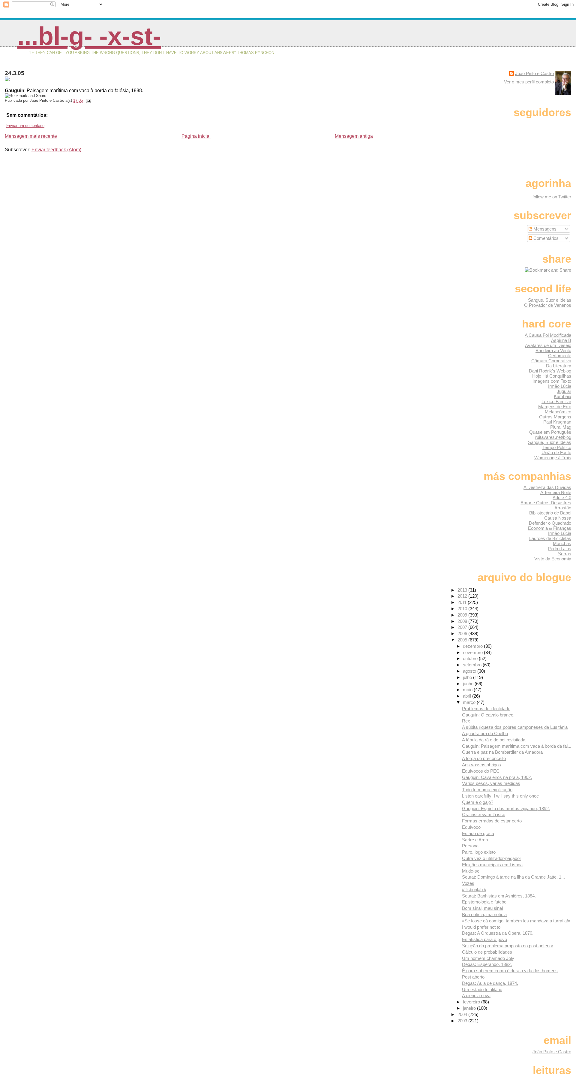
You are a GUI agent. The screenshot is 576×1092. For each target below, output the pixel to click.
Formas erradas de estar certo (492, 820)
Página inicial (196, 136)
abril (467, 695)
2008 (463, 621)
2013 (463, 590)
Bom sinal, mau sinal (482, 908)
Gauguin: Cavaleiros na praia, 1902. (497, 777)
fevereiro (472, 1001)
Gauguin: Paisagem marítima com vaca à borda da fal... (516, 746)
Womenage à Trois (552, 457)
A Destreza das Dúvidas (547, 487)
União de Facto (556, 452)
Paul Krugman (557, 421)
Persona (470, 845)
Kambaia (562, 396)
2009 (463, 614)
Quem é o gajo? (477, 802)
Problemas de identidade (486, 708)
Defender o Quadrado (550, 523)
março (470, 702)
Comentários (545, 238)
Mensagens (544, 228)
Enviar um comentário (25, 125)
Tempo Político (556, 447)
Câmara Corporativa (551, 360)
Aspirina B (561, 340)
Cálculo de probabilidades (487, 952)
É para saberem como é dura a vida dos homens (510, 970)
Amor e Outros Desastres (545, 502)
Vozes (468, 883)
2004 (463, 1014)
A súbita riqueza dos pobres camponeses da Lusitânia (515, 727)
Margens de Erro (554, 406)
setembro (473, 664)
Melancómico (558, 411)
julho (468, 677)
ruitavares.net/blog (553, 437)
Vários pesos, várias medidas (491, 783)
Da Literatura (558, 365)
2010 (463, 608)
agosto (470, 671)
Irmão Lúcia (559, 386)
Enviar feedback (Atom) (56, 149)
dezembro (473, 646)
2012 (463, 596)
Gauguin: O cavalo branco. (488, 714)
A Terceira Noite (555, 492)
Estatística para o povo (484, 939)
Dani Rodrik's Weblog (550, 370)
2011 (463, 602)
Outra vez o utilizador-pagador (491, 858)
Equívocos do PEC (481, 771)
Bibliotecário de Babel (550, 512)
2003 (463, 1020)
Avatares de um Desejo (548, 345)
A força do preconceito (484, 758)
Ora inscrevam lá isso (483, 814)
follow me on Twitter (551, 196)
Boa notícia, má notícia (484, 914)
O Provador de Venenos (547, 305)
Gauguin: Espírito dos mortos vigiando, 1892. (506, 808)
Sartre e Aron (475, 839)
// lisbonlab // (474, 889)
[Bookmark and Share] (548, 270)
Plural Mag (560, 427)
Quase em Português (550, 432)
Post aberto (473, 976)
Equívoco (471, 827)
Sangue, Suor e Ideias (549, 300)
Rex (466, 720)
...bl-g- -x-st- (89, 36)
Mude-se (470, 870)
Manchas (562, 543)
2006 (463, 633)
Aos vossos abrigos (481, 764)
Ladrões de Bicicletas (550, 538)
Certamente (559, 355)
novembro (473, 652)
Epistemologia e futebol (484, 901)
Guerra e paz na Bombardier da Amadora (502, 752)
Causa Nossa (557, 517)
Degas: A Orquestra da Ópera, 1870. (497, 933)
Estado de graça (478, 833)
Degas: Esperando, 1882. (487, 964)
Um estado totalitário (482, 989)
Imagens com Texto (551, 381)
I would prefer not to (481, 927)
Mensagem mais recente (31, 136)
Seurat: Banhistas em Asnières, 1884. (499, 895)
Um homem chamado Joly (488, 958)
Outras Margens (555, 416)
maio (468, 689)
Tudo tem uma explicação (487, 789)
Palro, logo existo (479, 852)
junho (469, 683)
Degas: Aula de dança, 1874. (490, 983)
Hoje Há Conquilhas (551, 376)
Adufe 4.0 (562, 497)
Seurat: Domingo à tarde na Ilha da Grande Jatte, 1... (513, 876)
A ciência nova (476, 995)
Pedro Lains (559, 548)
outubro (471, 658)
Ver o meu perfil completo (529, 81)
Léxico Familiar (556, 401)
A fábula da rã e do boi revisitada (493, 739)
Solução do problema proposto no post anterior (507, 945)
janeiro (470, 1008)
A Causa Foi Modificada (548, 335)
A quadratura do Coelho (485, 733)
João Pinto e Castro (534, 73)
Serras (564, 553)
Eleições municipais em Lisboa (492, 864)
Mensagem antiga (354, 136)
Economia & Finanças (549, 528)
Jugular (564, 391)
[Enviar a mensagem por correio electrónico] (87, 100)
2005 (463, 639)
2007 (463, 627)
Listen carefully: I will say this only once (500, 795)
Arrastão (562, 507)
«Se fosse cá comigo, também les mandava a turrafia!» (516, 920)
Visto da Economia (552, 558)
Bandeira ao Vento (553, 350)
